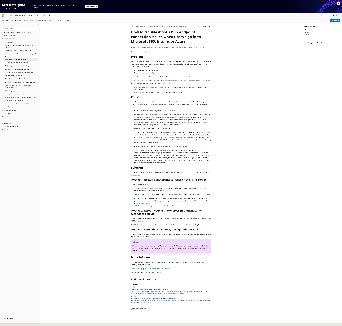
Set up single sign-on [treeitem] (11, 91)
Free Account (335, 20)
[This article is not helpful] (322, 43)
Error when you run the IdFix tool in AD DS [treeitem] (17, 79)
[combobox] (20, 28)
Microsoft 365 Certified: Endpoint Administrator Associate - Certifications (153, 298)
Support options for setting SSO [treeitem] (14, 100)
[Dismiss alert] (338, 3)
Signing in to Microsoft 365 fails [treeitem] (14, 94)
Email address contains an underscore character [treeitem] (19, 72)
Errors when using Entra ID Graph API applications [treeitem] (20, 82)
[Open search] (333, 15)
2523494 (137, 195)
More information (310, 37)
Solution (307, 34)
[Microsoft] (3, 15)
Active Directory (182, 26)
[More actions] (209, 26)
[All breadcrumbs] (132, 26)
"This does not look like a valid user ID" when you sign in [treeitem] (21, 55)
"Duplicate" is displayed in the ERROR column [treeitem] (18, 51)
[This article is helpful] (320, 43)
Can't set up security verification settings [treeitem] (17, 66)
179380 (136, 206)
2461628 (134, 225)
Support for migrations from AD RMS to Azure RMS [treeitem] (20, 97)
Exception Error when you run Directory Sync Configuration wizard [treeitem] (18, 86)
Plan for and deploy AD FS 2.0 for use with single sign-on (150, 269)
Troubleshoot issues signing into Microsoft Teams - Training (149, 289)
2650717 (137, 87)
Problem (307, 30)
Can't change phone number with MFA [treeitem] (16, 62)
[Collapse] (37, 24)
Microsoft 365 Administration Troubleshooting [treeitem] (17, 32)
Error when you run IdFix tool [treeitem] (13, 75)
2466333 (137, 92)
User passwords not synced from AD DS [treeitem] (17, 104)
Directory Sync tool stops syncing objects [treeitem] (17, 69)
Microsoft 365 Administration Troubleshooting (161, 26)
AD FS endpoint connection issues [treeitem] (15, 59)
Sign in (338, 15)
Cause (307, 32)
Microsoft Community (152, 273)
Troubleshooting (141, 26)
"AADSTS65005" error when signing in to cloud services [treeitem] (19, 46)
